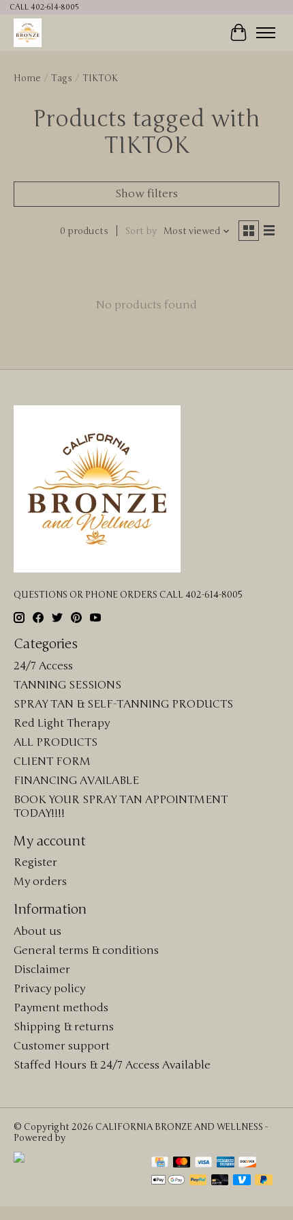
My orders (40, 881)
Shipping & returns (64, 1027)
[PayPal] (198, 1181)
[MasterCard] (182, 1163)
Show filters (146, 194)
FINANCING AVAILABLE (76, 780)
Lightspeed (93, 1138)
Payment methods (61, 1008)
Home (27, 78)
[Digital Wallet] (168, 1181)
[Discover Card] (247, 1163)
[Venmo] (242, 1181)
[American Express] (225, 1163)
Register (35, 862)
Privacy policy (49, 989)
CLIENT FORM (52, 761)
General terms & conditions (86, 950)
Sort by (141, 231)
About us (37, 931)
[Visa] (204, 1163)
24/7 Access (43, 666)
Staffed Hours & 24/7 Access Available (112, 1065)
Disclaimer (42, 969)
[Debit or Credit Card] (220, 1181)
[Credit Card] (159, 1163)
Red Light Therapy (62, 723)
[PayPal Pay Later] (264, 1181)
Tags (61, 78)
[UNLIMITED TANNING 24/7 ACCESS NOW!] (76, 1186)
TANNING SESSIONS (67, 685)
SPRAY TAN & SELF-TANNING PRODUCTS (123, 704)
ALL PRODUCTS (55, 742)
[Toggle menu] (265, 32)
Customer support (62, 1046)
